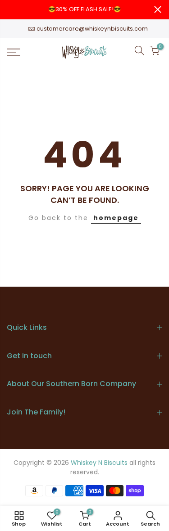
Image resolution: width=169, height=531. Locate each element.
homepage (116, 217)
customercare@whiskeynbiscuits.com (92, 28)
